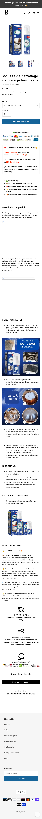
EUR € (20, 792)
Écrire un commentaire (21, 682)
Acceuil (6, 724)
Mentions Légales (10, 736)
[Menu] (38, 13)
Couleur (4, 101)
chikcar (23, 812)
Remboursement (10, 741)
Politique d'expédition (11, 753)
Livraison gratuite (19, 92)
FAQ (6, 758)
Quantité (5, 110)
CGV (6, 730)
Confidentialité (9, 747)
